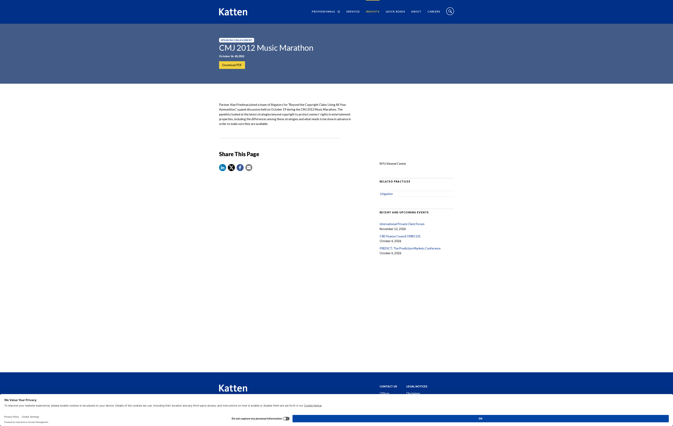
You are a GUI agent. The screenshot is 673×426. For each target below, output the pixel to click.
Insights (373, 11)
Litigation (386, 194)
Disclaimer (413, 393)
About (416, 11)
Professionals (323, 11)
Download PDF (232, 65)
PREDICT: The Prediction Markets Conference (410, 248)
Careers (433, 11)
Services (353, 11)
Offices (384, 393)
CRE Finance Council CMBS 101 (400, 236)
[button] (222, 167)
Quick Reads (395, 11)
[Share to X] (231, 167)
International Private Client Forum (402, 224)
